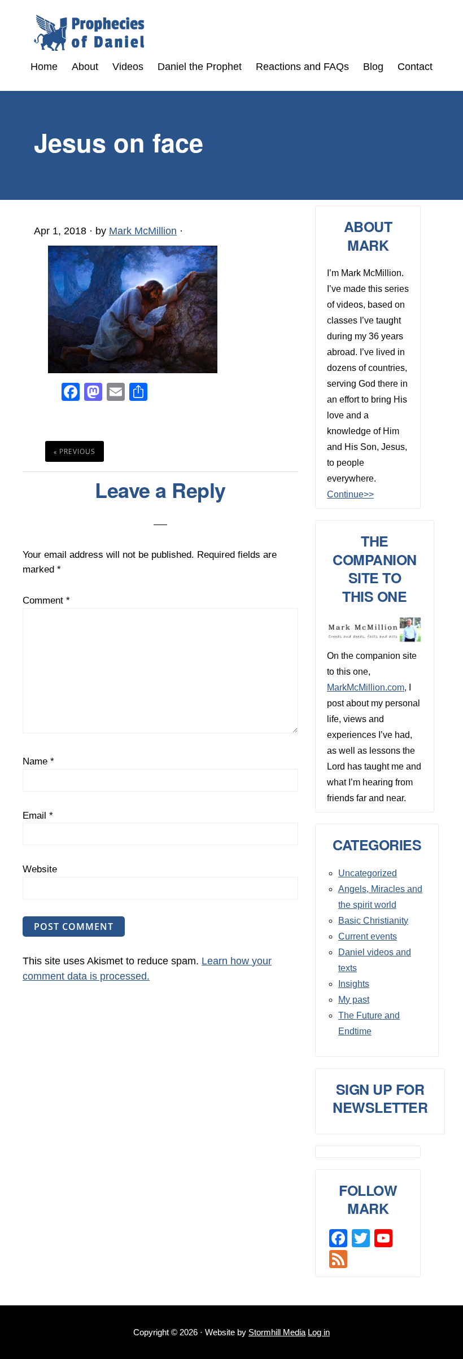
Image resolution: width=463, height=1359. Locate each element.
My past (353, 999)
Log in (319, 1332)
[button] (231, 77)
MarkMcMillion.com (365, 687)
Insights (353, 984)
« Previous (74, 451)
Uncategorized (367, 873)
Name (38, 761)
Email (38, 815)
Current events (367, 936)
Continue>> (350, 494)
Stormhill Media (276, 1332)
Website (40, 869)
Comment (46, 600)
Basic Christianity (373, 920)
